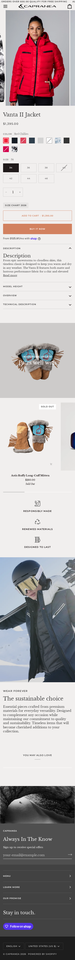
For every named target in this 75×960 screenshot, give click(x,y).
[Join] (69, 854)
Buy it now (37, 229)
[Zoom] (12, 98)
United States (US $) (42, 946)
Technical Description (19, 304)
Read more (10, 275)
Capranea (13, 954)
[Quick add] (51, 464)
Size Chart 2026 (16, 205)
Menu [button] (7, 876)
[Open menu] (9, 6)
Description (12, 248)
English (11, 946)
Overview (10, 295)
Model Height (13, 286)
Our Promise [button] (12, 898)
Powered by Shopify (42, 954)
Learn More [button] (11, 887)
